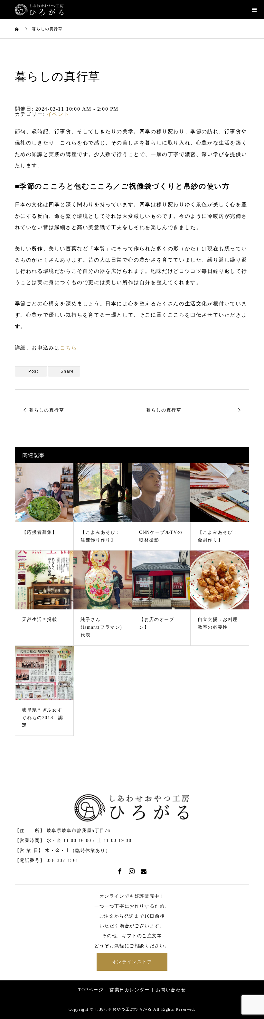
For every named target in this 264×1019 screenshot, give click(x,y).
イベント (58, 114)
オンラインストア (132, 961)
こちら (68, 347)
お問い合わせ (171, 989)
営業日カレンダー (129, 989)
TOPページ (91, 989)
